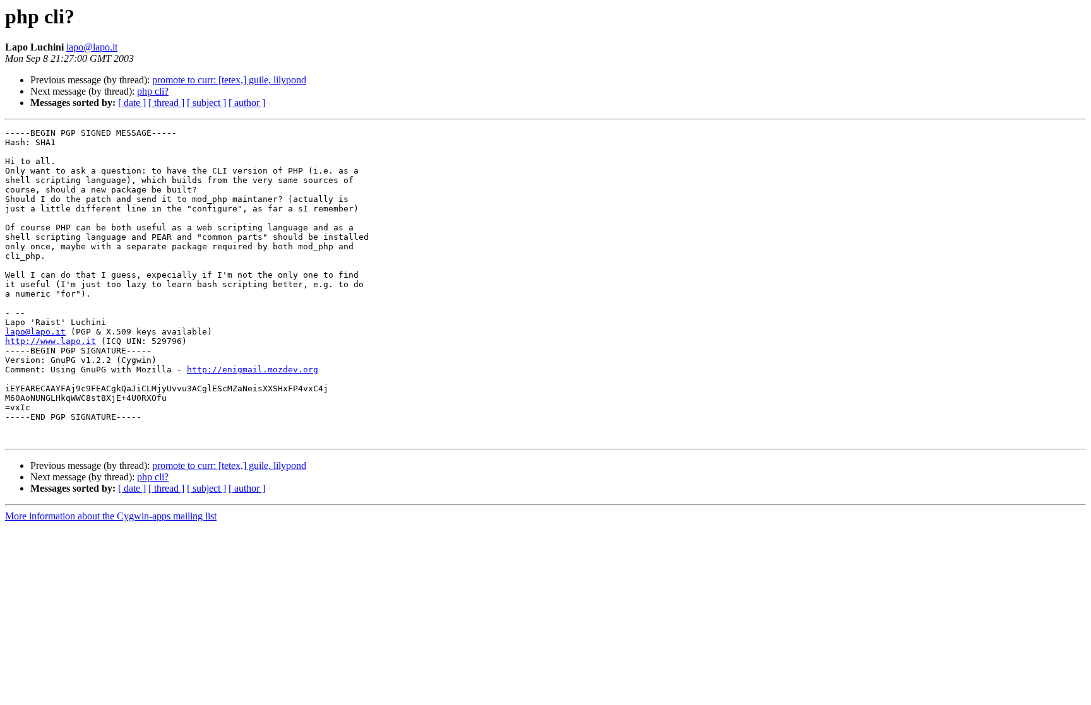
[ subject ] (206, 102)
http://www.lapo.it (50, 341)
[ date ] (132, 102)
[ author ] (247, 102)
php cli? (153, 91)
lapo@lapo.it (91, 47)
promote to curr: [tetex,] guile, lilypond (229, 79)
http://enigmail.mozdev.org (252, 369)
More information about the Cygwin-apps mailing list (111, 516)
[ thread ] (166, 102)
